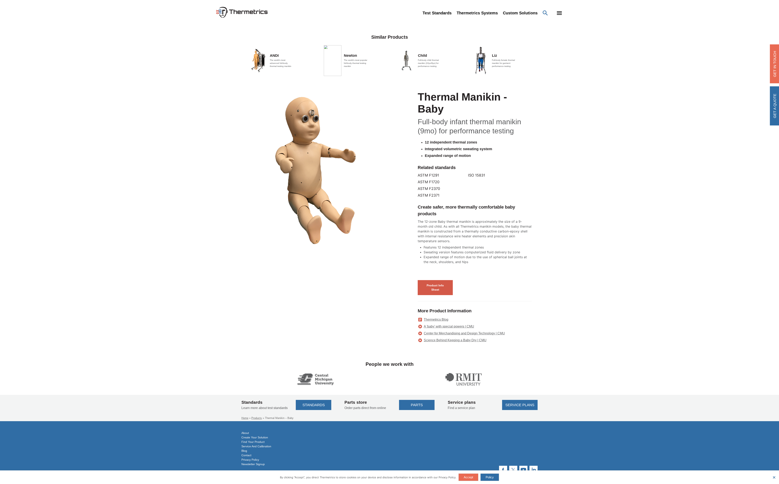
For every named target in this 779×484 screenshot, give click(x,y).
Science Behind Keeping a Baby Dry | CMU (455, 340)
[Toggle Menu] (559, 13)
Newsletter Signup (253, 464)
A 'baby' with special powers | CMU (449, 326)
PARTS (417, 405)
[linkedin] (533, 470)
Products (256, 418)
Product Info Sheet (435, 287)
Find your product (253, 441)
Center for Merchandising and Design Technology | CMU (464, 333)
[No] (774, 477)
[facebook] (503, 470)
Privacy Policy (250, 459)
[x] (513, 470)
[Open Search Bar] (546, 13)
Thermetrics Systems (477, 13)
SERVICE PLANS (519, 405)
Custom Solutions (520, 13)
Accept (468, 477)
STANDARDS (313, 405)
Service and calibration (256, 446)
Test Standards (437, 13)
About (245, 433)
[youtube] (523, 470)
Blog (244, 450)
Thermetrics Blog (436, 319)
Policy (490, 477)
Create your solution (254, 437)
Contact (246, 455)
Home (244, 418)
